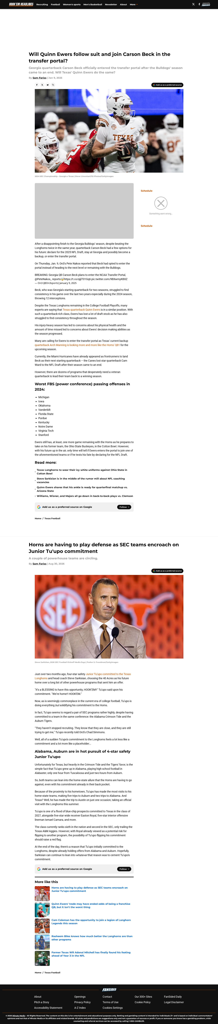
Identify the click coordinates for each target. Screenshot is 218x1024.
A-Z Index (80, 1007)
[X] (193, 4)
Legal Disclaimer (174, 1002)
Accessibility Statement (48, 1007)
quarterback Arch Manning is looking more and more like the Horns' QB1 (77, 345)
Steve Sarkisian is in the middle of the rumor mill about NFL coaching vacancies (81, 480)
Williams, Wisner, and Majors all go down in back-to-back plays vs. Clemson (85, 496)
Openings (80, 996)
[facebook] (199, 4)
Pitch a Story (41, 1002)
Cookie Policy (143, 1002)
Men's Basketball (92, 4)
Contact (107, 996)
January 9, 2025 (68, 283)
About (123, 4)
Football (55, 4)
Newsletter (111, 4)
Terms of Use (111, 1002)
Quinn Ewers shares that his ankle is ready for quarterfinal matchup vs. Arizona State (82, 489)
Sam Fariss (39, 77)
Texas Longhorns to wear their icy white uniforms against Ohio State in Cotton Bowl (82, 472)
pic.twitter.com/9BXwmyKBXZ (109, 279)
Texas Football (52, 518)
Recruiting (42, 4)
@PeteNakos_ (43, 279)
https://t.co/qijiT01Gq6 (77, 279)
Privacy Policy (82, 1002)
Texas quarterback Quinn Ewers (81, 309)
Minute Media (18, 1016)
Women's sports (71, 4)
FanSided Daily (173, 996)
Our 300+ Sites (143, 996)
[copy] (53, 85)
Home (38, 518)
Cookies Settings (113, 1007)
